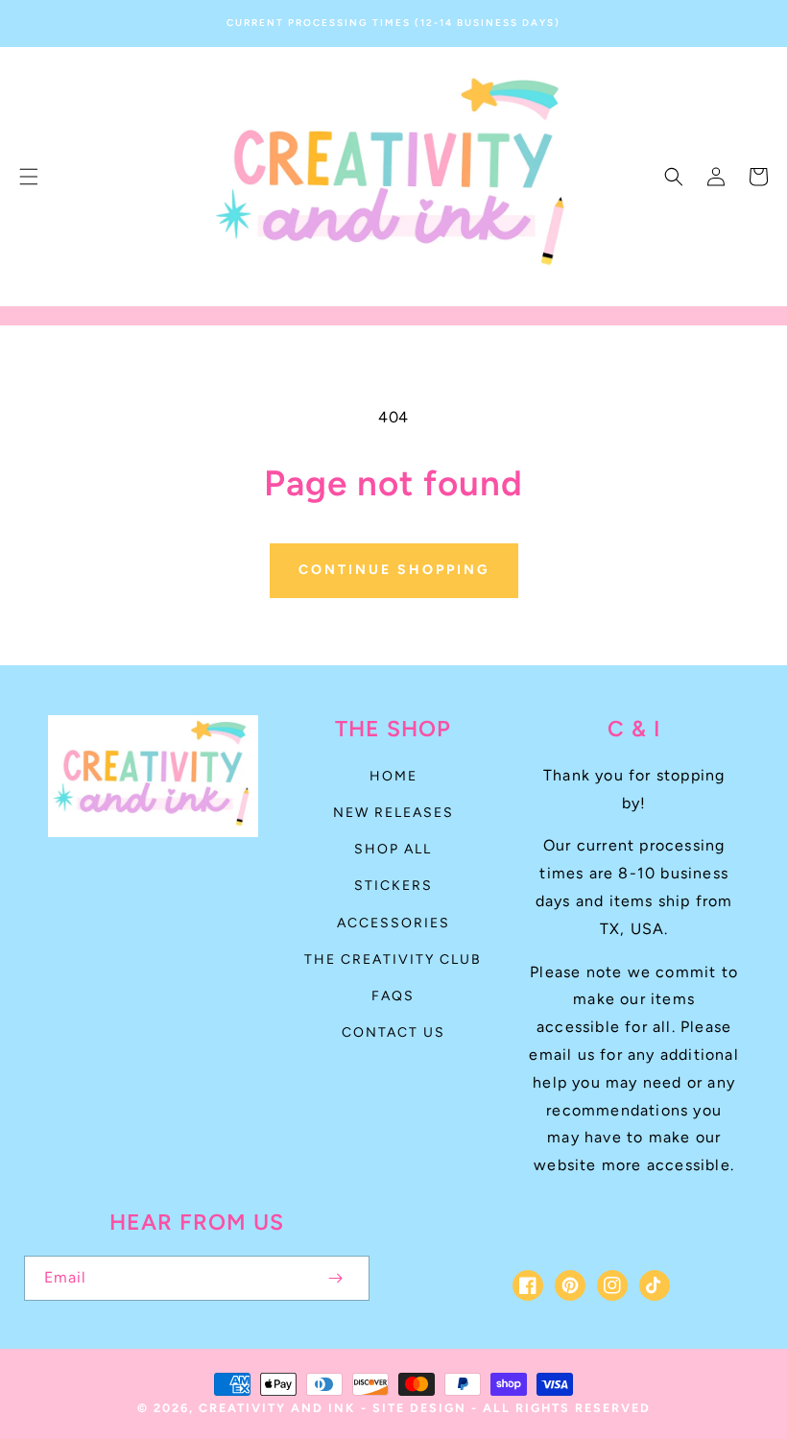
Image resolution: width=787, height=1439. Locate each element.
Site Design (419, 1408)
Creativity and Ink (277, 1408)
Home (393, 776)
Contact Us (393, 1032)
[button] (29, 177)
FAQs (393, 996)
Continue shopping (393, 570)
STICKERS (393, 885)
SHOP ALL (393, 849)
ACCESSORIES (393, 923)
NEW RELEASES (393, 812)
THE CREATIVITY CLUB (393, 959)
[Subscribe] (335, 1278)
